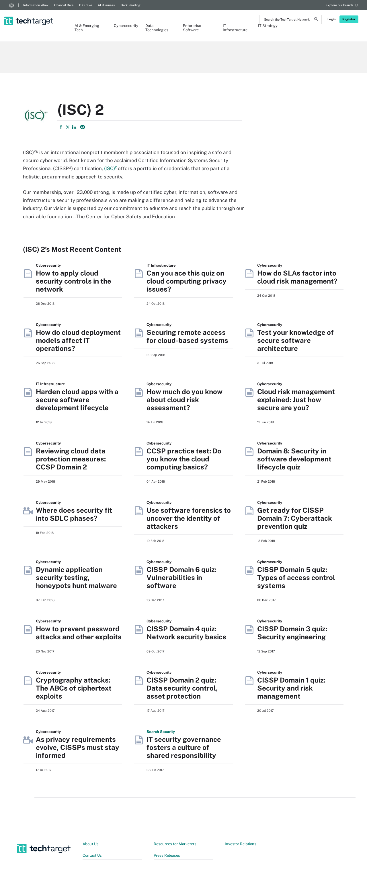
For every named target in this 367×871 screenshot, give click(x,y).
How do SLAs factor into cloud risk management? (297, 277)
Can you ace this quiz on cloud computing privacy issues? (187, 281)
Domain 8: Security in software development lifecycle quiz (294, 459)
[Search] (316, 20)
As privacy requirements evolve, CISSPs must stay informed (77, 747)
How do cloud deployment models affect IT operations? (78, 340)
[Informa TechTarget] (11, 5)
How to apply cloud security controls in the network (73, 281)
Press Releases (167, 855)
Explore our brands (340, 5)
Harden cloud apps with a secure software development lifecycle (77, 400)
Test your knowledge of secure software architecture (295, 340)
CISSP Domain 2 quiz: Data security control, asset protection (182, 688)
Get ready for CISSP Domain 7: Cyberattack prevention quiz (294, 518)
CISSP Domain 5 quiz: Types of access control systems (296, 577)
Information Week (35, 5)
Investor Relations (240, 844)
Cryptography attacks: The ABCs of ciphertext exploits (74, 688)
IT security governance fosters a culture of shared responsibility (184, 747)
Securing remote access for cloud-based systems (187, 336)
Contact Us (92, 855)
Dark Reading (130, 5)
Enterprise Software (192, 27)
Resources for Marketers (175, 844)
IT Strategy (268, 25)
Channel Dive (63, 5)
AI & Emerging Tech (87, 27)
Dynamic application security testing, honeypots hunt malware (76, 577)
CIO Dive (85, 5)
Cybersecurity (124, 25)
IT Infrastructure (235, 27)
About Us (91, 844)
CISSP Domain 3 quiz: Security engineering (292, 633)
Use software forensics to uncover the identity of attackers (189, 518)
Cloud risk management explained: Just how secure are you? (296, 400)
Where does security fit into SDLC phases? (74, 514)
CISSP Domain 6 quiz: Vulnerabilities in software (181, 577)
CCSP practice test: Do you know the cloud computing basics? (184, 459)
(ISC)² (110, 168)
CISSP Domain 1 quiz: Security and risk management (291, 688)
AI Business (106, 5)
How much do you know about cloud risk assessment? (184, 400)
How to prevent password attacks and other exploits (79, 633)
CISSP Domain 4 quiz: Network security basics (186, 633)
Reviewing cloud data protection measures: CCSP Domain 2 (71, 459)
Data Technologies (156, 27)
